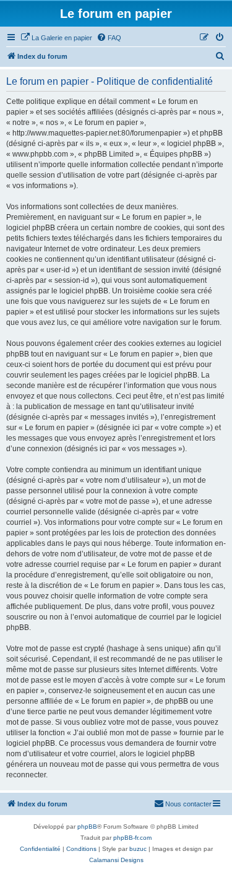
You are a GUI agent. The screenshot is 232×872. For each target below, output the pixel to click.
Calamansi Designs (116, 860)
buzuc (138, 848)
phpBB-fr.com (132, 837)
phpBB (87, 826)
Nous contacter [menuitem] (188, 804)
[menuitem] (56, 37)
